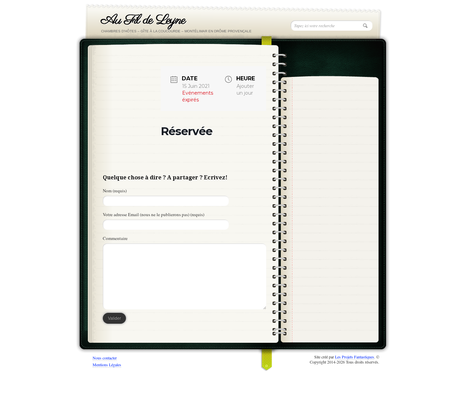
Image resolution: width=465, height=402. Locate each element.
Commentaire (115, 238)
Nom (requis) (115, 191)
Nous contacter (105, 357)
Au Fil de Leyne (143, 20)
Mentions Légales (107, 364)
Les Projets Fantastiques (354, 356)
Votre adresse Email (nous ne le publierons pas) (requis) (153, 214)
